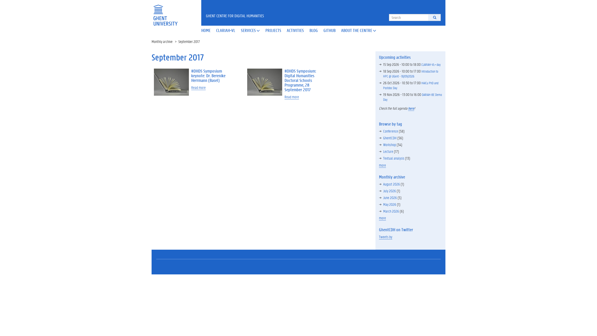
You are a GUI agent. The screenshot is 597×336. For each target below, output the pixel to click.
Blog (313, 30)
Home (206, 30)
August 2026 (391, 184)
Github (329, 30)
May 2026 (389, 204)
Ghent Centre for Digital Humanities (235, 15)
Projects (273, 30)
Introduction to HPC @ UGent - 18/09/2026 (410, 73)
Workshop (389, 144)
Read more (198, 87)
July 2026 (389, 190)
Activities (295, 30)
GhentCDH (390, 137)
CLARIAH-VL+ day (431, 64)
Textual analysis (393, 158)
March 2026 (391, 211)
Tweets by (385, 236)
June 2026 (390, 197)
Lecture (388, 151)
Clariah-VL (225, 30)
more (382, 165)
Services (250, 30)
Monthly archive (162, 41)
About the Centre (358, 30)
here (411, 108)
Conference (390, 131)
